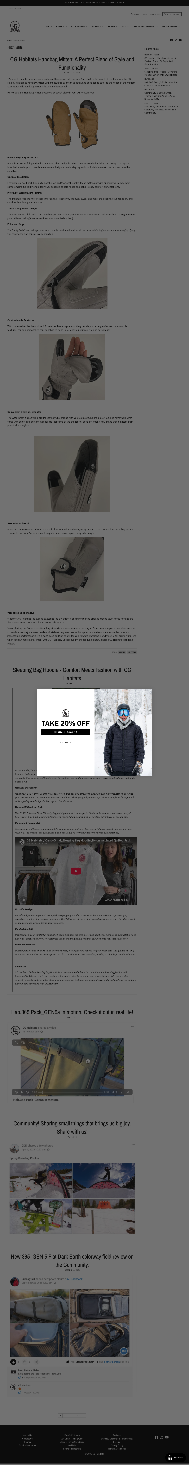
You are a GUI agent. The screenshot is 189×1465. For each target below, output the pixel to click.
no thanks (65, 742)
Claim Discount (65, 732)
